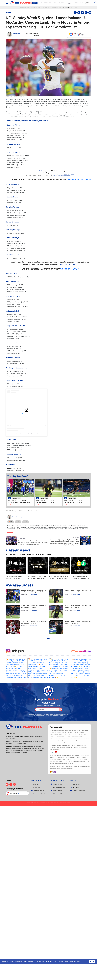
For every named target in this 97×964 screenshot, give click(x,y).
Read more (10, 532)
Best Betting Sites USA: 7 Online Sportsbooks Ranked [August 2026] (37, 578)
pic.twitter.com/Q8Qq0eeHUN (63, 175)
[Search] (94, 2)
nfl (8, 12)
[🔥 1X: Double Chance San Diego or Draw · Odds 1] (81, 668)
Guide (81, 3)
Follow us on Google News (41, 794)
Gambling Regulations (79, 790)
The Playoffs (36, 780)
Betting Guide (14, 554)
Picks (40, 3)
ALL (7, 554)
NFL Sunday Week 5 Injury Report (19, 511)
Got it (92, 961)
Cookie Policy (76, 787)
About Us (36, 784)
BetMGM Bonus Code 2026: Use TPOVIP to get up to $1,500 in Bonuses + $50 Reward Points (59, 578)
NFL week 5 (33, 511)
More (49, 638)
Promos (61, 3)
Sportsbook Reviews (59, 787)
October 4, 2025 (69, 268)
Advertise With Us (38, 790)
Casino (55, 3)
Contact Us (36, 787)
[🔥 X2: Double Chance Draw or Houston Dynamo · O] (16, 668)
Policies (73, 780)
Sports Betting (57, 780)
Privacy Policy (76, 784)
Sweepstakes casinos (43, 554)
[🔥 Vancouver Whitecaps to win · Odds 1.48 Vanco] (37, 668)
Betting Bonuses (57, 790)
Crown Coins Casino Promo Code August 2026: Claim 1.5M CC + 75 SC (80, 578)
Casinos (22, 554)
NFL (7, 99)
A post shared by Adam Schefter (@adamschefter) (26, 433)
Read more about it (74, 961)
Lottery (76, 3)
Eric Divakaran (16, 33)
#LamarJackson (39, 171)
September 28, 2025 (79, 179)
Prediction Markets (69, 2)
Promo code (31, 554)
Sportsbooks (47, 3)
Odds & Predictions (58, 794)
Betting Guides (57, 784)
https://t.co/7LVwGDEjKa (66, 264)
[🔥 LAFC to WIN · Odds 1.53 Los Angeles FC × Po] (59, 668)
